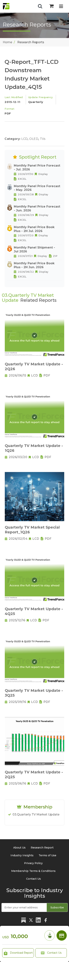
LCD (25, 139)
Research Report (42, 847)
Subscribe (57, 907)
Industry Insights (21, 855)
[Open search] (40, 6)
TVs (42, 139)
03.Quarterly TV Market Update (36, 814)
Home (7, 42)
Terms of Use (47, 855)
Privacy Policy (33, 863)
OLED (34, 139)
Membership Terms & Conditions (33, 871)
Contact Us (53, 952)
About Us (19, 847)
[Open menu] (61, 7)
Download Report (21, 952)
